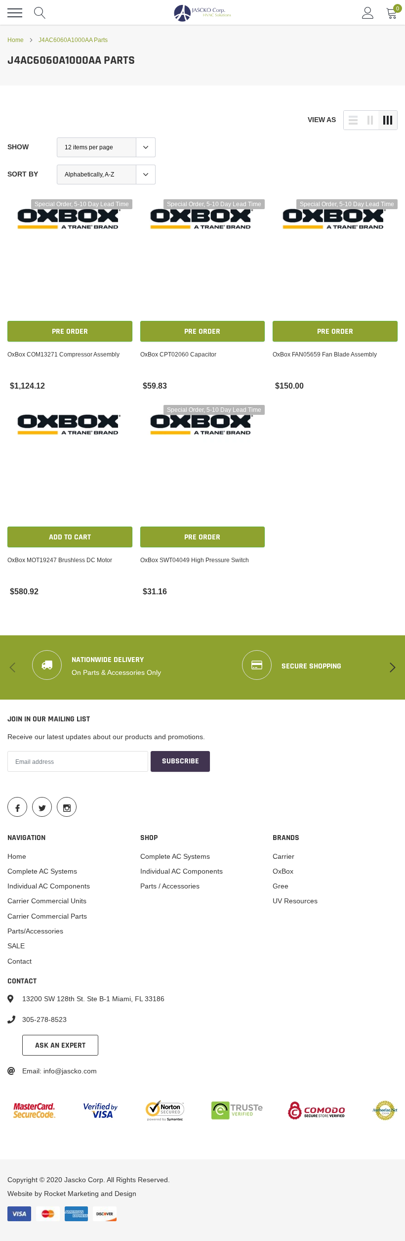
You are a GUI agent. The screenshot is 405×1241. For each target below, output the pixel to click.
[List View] (353, 120)
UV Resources (295, 901)
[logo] (202, 12)
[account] (368, 13)
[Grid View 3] (387, 120)
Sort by (22, 174)
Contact (19, 961)
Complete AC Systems (42, 871)
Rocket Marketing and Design (90, 1193)
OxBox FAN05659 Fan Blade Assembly (325, 354)
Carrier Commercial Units (46, 901)
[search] (40, 12)
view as (322, 120)
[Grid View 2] (370, 120)
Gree (280, 886)
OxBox (283, 871)
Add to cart (70, 537)
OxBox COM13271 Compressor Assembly (63, 354)
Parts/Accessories (35, 931)
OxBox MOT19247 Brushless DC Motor (59, 560)
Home (15, 40)
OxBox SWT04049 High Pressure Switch (194, 560)
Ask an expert (60, 1045)
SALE (16, 946)
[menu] (14, 12)
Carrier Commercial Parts (47, 916)
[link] (69, 261)
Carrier (283, 856)
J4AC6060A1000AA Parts (73, 40)
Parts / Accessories (170, 886)
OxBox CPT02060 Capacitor (178, 354)
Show (18, 147)
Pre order (70, 331)
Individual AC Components (48, 886)
